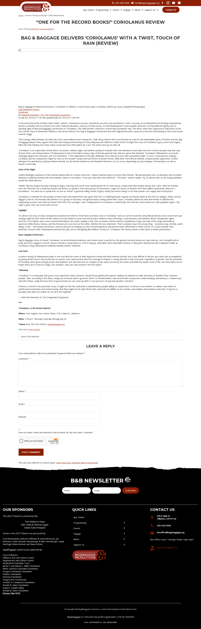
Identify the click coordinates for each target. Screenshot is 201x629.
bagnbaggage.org (56, 324)
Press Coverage (34, 329)
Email (25, 112)
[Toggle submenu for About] (124, 539)
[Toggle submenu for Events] (124, 528)
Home (20, 15)
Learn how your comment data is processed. (77, 462)
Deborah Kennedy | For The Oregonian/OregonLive (46, 115)
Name (22, 391)
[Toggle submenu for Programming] (124, 522)
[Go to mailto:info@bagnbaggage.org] (173, 533)
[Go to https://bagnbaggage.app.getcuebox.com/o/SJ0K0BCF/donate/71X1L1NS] (173, 548)
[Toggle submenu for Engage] (124, 533)
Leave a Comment (47, 29)
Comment (23, 358)
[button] (130, 490)
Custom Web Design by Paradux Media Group (119, 609)
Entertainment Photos (28, 109)
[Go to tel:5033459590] (173, 526)
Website (22, 416)
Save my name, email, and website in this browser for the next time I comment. (55, 432)
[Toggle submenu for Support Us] (124, 544)
